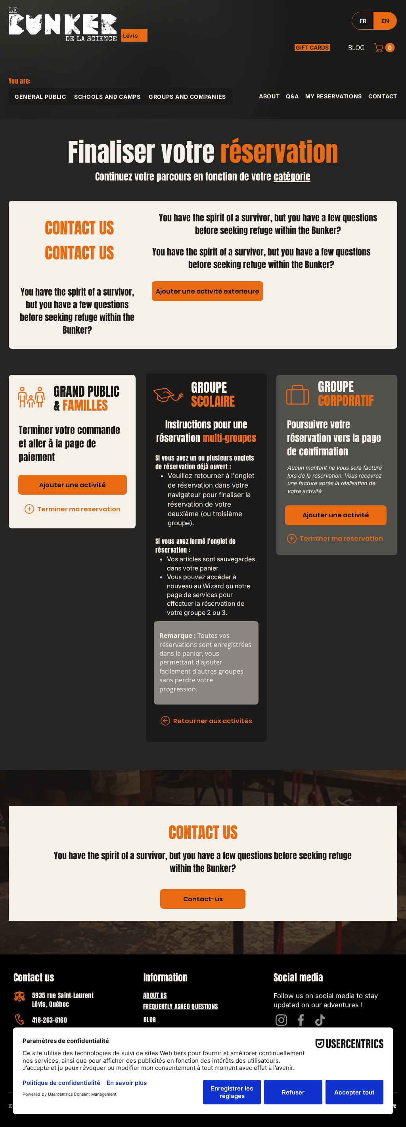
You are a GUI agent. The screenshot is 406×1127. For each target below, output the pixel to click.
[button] (130, 35)
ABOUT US (155, 995)
